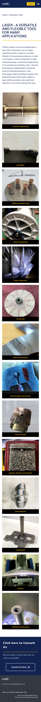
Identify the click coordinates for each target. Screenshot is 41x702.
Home (4, 15)
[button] (38, 4)
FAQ (25, 692)
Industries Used (19, 692)
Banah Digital (34, 697)
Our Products (10, 692)
